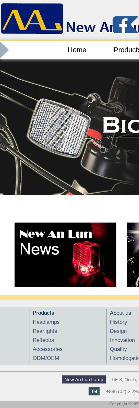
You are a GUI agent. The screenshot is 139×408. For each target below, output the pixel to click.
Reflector (44, 340)
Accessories (48, 349)
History (118, 322)
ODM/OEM (46, 358)
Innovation (122, 340)
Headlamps (46, 322)
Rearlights (45, 331)
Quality (118, 349)
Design (118, 331)
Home (77, 50)
